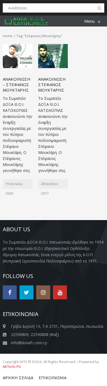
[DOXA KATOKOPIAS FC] (29, 21)
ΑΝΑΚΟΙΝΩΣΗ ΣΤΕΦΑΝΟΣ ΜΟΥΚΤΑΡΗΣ (52, 84)
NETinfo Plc (12, 366)
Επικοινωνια (52, 377)
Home (8, 35)
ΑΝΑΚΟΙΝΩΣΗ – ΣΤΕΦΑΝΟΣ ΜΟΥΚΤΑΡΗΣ (16, 84)
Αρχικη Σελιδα (18, 377)
